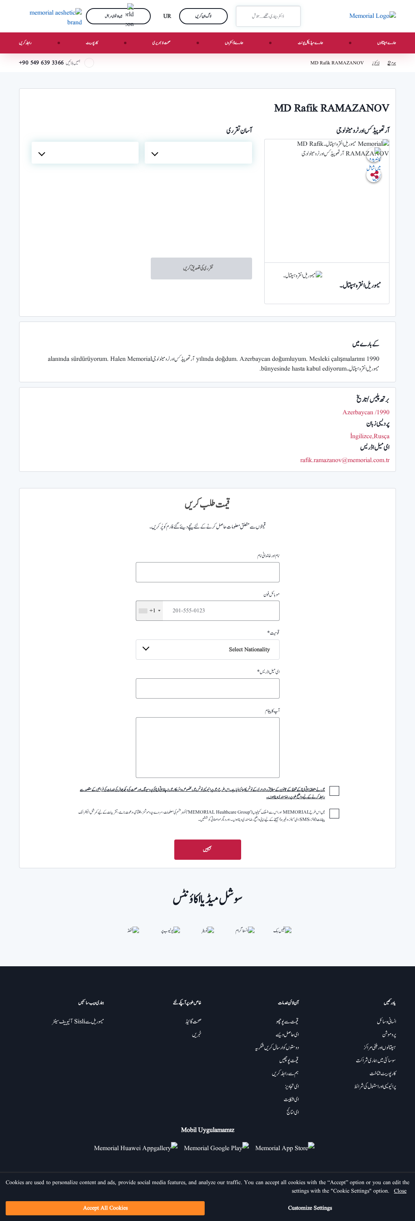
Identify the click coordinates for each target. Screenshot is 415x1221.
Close (400, 1191)
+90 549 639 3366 (41, 62)
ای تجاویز (292, 1086)
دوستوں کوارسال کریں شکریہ (277, 1047)
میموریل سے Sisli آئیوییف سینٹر (78, 1021)
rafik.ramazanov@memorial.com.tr (344, 460)
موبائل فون (215, 602)
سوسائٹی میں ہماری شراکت (376, 1060)
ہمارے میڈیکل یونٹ (310, 42)
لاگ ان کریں (203, 16)
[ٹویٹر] (207, 936)
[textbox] (198, 153)
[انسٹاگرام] (245, 936)
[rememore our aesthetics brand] (49, 16)
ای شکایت (291, 1099)
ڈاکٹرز (375, 63)
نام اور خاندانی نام (268, 556)
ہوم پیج (391, 63)
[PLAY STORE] (216, 1148)
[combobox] (198, 153)
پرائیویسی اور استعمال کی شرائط (375, 1086)
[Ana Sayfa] (372, 16)
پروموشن (389, 1034)
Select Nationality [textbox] (249, 650)
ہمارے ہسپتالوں (386, 42)
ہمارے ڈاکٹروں (234, 42)
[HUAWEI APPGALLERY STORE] (139, 1148)
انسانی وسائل (386, 1021)
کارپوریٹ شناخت (383, 1073)
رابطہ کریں (25, 42)
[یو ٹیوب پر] (170, 936)
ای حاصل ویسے (287, 1034)
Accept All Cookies (105, 1208)
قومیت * (254, 641)
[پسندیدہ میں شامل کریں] (373, 154)
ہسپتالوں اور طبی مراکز (380, 1047)
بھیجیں (207, 850)
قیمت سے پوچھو (287, 1021)
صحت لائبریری (161, 42)
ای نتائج (293, 1112)
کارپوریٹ (92, 42)
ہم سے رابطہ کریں (285, 1073)
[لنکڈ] (133, 936)
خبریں (196, 1034)
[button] (245, 16)
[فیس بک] (282, 936)
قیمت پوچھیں (289, 1060)
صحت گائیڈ (193, 1021)
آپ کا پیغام (272, 711)
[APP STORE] (288, 1148)
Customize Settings (310, 1208)
